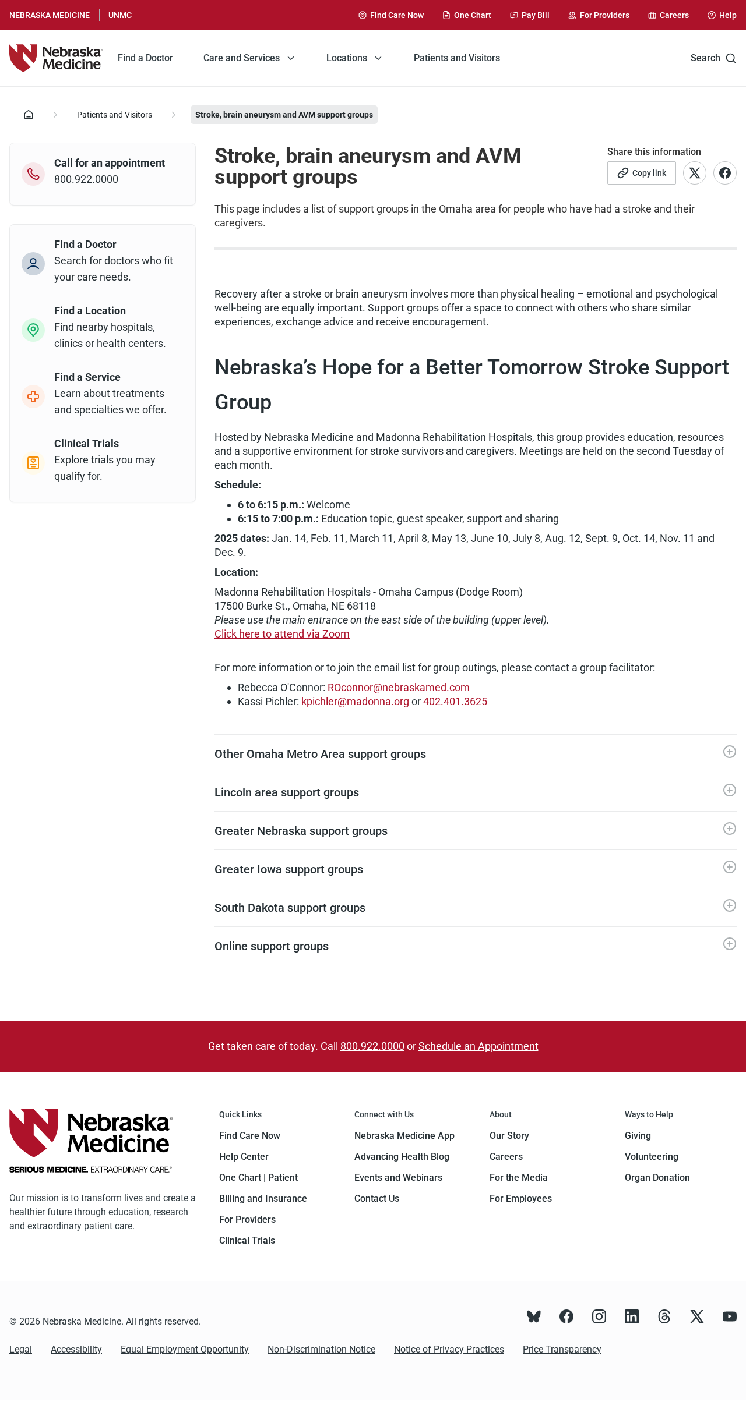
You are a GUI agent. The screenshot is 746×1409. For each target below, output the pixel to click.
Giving (638, 1135)
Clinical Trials (247, 1240)
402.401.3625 (455, 701)
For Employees (521, 1198)
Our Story (509, 1135)
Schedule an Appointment (478, 1046)
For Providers (247, 1219)
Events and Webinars (398, 1177)
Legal (20, 1349)
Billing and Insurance (263, 1198)
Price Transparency (562, 1349)
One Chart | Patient (258, 1177)
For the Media (519, 1177)
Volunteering (651, 1156)
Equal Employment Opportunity (185, 1349)
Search (705, 57)
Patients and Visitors (114, 114)
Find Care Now (249, 1135)
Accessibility (76, 1349)
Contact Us (376, 1198)
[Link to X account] (694, 173)
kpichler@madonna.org (355, 701)
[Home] (56, 58)
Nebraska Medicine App (404, 1135)
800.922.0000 (372, 1046)
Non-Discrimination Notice (321, 1349)
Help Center (244, 1156)
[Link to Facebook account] (725, 173)
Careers (506, 1156)
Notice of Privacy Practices (449, 1349)
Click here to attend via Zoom (282, 634)
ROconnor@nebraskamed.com (399, 687)
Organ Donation (657, 1177)
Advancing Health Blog (401, 1156)
